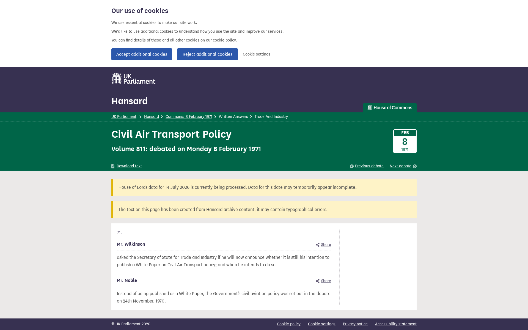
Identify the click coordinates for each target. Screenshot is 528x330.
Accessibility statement (396, 324)
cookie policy (224, 40)
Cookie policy (289, 324)
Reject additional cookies (207, 54)
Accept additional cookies (141, 54)
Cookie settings (256, 54)
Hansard (129, 101)
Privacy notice (355, 324)
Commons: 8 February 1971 (189, 116)
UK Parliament (123, 116)
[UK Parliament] (133, 78)
